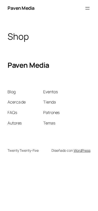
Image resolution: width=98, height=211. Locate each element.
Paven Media (21, 8)
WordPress (82, 150)
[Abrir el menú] (87, 8)
